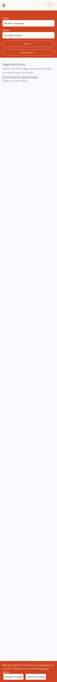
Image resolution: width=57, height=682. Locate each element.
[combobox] (28, 23)
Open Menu (50, 4)
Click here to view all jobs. (20, 76)
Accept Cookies (13, 676)
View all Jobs (27, 52)
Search (27, 44)
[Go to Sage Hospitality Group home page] (4, 5)
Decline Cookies (36, 676)
